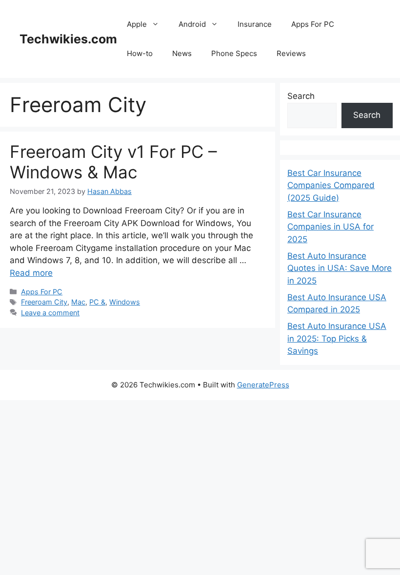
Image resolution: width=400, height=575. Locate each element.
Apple (137, 24)
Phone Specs (234, 53)
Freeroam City (44, 302)
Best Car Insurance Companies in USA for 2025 (330, 227)
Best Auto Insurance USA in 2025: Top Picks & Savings (336, 338)
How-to (140, 53)
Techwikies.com (68, 39)
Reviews (291, 53)
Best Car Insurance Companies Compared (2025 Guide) (331, 185)
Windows (124, 302)
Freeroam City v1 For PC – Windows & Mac (113, 161)
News (182, 53)
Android (192, 24)
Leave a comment (50, 312)
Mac (78, 302)
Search (301, 96)
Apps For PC (312, 24)
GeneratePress (263, 384)
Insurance (255, 24)
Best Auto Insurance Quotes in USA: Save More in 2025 (339, 268)
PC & (97, 302)
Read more (31, 273)
